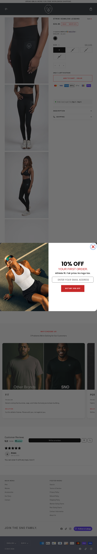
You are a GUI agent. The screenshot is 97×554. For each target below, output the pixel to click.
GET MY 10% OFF (72, 288)
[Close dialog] (93, 247)
